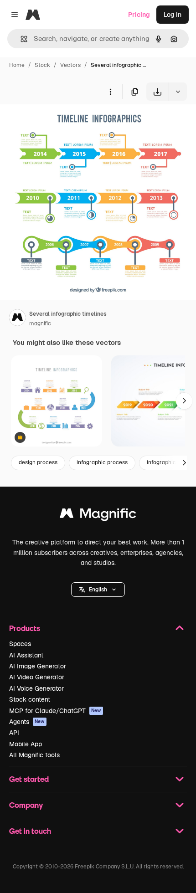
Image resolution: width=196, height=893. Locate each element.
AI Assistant (26, 655)
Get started (29, 779)
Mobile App (25, 744)
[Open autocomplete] (20, 39)
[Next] (184, 400)
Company (26, 805)
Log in (172, 14)
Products (24, 628)
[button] (98, 589)
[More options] (110, 91)
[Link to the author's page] (17, 318)
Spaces (20, 644)
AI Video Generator (36, 677)
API (14, 733)
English (98, 589)
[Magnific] (98, 515)
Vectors (70, 65)
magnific (40, 323)
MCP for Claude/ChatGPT (55, 711)
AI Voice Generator (36, 688)
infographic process (102, 462)
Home (17, 65)
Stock (42, 65)
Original (58, 122)
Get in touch (30, 831)
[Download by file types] (178, 91)
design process (38, 462)
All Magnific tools (34, 755)
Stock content (29, 699)
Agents (27, 722)
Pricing (139, 14)
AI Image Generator (37, 666)
